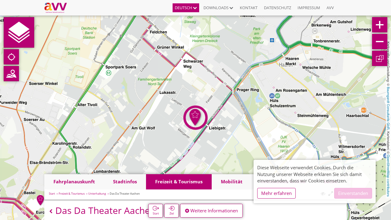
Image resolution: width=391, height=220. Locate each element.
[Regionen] (11, 73)
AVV (330, 7)
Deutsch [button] (184, 7)
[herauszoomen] (379, 41)
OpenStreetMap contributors (388, 176)
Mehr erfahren (276, 193)
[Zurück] (51, 211)
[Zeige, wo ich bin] (11, 56)
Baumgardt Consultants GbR (388, 108)
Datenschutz (277, 7)
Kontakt (249, 7)
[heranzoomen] (379, 24)
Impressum (309, 7)
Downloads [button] (216, 7)
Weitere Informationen (213, 210)
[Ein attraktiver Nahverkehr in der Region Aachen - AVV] (57, 7)
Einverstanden (353, 193)
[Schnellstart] (19, 32)
